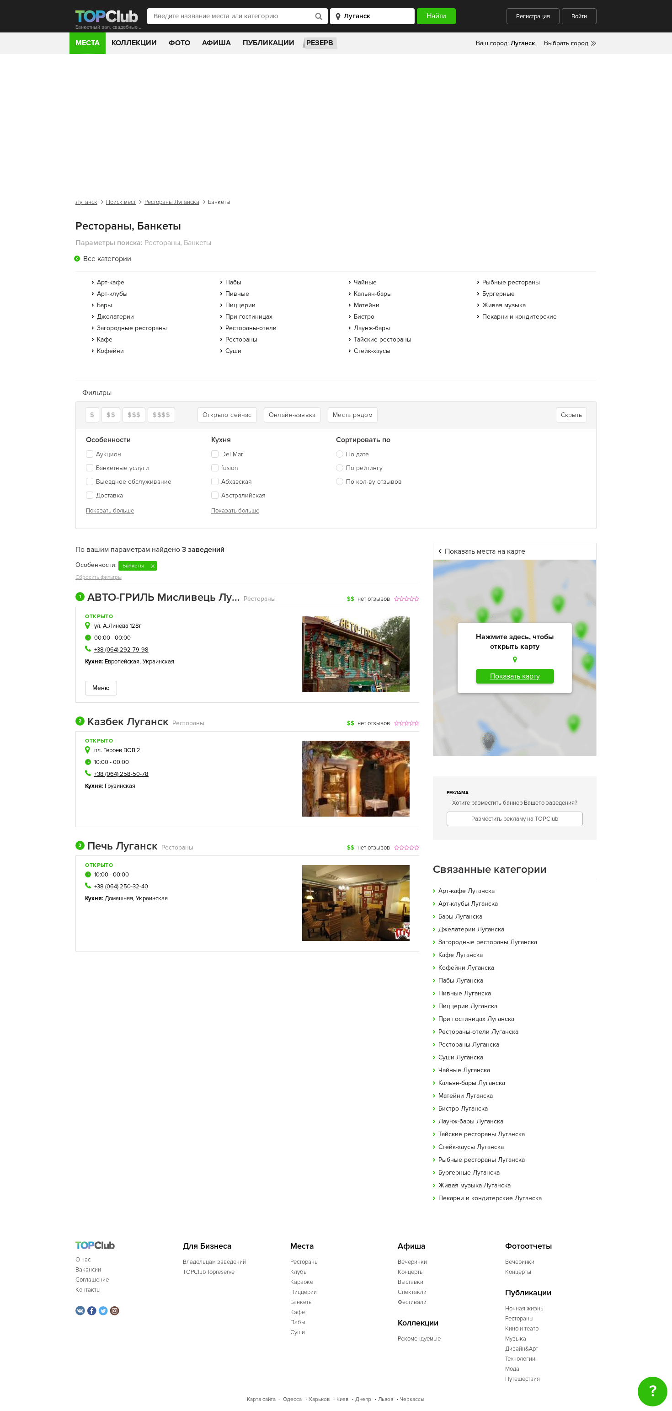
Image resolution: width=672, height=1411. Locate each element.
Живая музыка (504, 305)
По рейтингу (364, 468)
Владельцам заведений (214, 1262)
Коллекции (134, 43)
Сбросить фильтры (98, 577)
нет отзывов (373, 599)
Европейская (122, 661)
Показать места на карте (485, 551)
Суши (233, 351)
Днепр (363, 1399)
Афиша (216, 43)
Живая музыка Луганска (474, 1185)
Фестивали (412, 1302)
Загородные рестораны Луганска (487, 942)
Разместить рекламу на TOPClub (514, 819)
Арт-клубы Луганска (468, 904)
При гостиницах (248, 317)
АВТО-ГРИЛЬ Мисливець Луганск (159, 597)
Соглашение (92, 1279)
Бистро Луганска (463, 1108)
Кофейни (110, 351)
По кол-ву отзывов (374, 482)
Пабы (233, 282)
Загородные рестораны (132, 328)
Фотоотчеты (528, 1246)
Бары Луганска (460, 916)
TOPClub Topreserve (209, 1272)
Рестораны (241, 339)
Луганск (86, 202)
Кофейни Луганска (466, 968)
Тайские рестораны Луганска (481, 1134)
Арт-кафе (110, 282)
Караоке (301, 1282)
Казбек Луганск (124, 721)
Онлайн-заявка (292, 415)
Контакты (88, 1289)
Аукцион (108, 454)
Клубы (299, 1272)
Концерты (411, 1272)
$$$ (134, 415)
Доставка (109, 495)
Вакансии (88, 1269)
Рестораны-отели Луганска (478, 1032)
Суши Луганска (460, 1057)
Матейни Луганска (465, 1096)
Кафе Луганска (460, 955)
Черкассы (412, 1399)
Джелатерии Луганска (471, 929)
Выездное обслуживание (133, 482)
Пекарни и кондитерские (519, 317)
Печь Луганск (118, 846)
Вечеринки (412, 1262)
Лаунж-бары (372, 328)
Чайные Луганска (464, 1070)
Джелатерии (115, 317)
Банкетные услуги (122, 468)
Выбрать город (566, 43)
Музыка (515, 1338)
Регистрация (533, 16)
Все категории (107, 258)
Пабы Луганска (460, 980)
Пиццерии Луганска (467, 1006)
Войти (579, 16)
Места (87, 43)
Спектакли (412, 1292)
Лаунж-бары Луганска (470, 1121)
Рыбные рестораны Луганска (481, 1160)
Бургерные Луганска (469, 1172)
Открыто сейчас (227, 415)
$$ (111, 415)
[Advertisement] (336, 123)
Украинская (159, 661)
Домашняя (119, 898)
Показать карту (515, 676)
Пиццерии (240, 305)
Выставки (410, 1282)
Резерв (319, 43)
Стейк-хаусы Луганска (471, 1147)
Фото (179, 43)
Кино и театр (522, 1328)
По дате (357, 454)
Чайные (365, 282)
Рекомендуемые (419, 1338)
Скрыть (571, 415)
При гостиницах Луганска (476, 1019)
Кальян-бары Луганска (471, 1083)
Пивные (237, 294)
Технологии (520, 1359)
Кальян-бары (373, 294)
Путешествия (522, 1379)
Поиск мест (121, 202)
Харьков (319, 1399)
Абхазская (236, 482)
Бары (104, 305)
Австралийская (243, 495)
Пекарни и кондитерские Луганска (490, 1198)
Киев (342, 1399)
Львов (385, 1399)
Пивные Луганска (464, 993)
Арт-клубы (112, 294)
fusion (229, 468)
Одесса (292, 1399)
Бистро (364, 317)
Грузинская (120, 786)
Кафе (104, 339)
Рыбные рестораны (511, 282)
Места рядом (353, 415)
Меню (101, 688)
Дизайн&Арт (521, 1348)
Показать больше (110, 510)
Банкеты (301, 1302)
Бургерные (498, 294)
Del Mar (232, 454)
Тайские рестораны (382, 339)
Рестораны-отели (251, 328)
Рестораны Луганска (171, 202)
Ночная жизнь (524, 1308)
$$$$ (161, 415)
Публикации (268, 43)
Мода (512, 1369)
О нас (83, 1259)
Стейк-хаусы (372, 351)
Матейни (366, 305)
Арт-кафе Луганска (466, 891)
